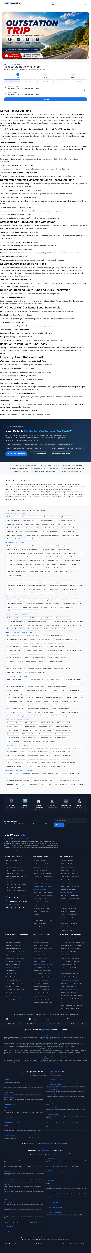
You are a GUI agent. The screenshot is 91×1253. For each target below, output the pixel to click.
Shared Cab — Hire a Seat (47, 549)
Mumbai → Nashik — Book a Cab (75, 650)
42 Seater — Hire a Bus (46, 737)
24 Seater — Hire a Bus (13, 734)
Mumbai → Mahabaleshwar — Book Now (17, 646)
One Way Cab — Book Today (14, 538)
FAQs (71, 1243)
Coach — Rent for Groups (34, 712)
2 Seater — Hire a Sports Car (14, 723)
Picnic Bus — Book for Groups (14, 625)
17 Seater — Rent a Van (46, 730)
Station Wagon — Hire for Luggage (56, 683)
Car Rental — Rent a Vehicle (31, 600)
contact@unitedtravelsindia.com (18, 901)
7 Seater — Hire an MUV (63, 723)
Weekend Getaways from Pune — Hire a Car (18, 780)
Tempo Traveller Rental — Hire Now (71, 535)
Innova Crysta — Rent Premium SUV (73, 553)
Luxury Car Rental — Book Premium (70, 876)
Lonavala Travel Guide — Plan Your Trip (71, 992)
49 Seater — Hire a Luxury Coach (31, 741)
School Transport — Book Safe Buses (61, 751)
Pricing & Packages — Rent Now (14, 870)
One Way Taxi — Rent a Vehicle (65, 516)
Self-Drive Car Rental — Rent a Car (69, 873)
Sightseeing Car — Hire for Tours (15, 766)
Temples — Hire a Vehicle (60, 784)
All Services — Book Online (68, 964)
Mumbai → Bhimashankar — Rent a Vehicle (39, 668)
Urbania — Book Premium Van (52, 589)
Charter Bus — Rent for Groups (35, 697)
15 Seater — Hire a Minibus (30, 730)
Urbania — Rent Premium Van (14, 524)
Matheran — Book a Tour (13, 777)
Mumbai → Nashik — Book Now (42, 996)
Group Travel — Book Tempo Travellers (73, 748)
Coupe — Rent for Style (13, 683)
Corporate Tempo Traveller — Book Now (39, 571)
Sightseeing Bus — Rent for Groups (36, 766)
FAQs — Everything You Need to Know (16, 884)
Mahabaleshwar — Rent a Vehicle (30, 773)
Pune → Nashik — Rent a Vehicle (55, 650)
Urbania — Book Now (39, 927)
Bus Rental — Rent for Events (70, 589)
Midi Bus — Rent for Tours (51, 701)
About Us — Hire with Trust (13, 860)
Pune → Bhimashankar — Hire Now (16, 668)
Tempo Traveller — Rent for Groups (16, 553)
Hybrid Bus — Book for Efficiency (61, 705)
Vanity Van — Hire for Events (41, 905)
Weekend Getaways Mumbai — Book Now (72, 1005)
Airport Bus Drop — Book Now (68, 762)
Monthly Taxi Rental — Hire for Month (58, 759)
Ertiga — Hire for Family (13, 556)
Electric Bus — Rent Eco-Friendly (40, 705)
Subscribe (59, 825)
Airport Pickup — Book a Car (14, 762)
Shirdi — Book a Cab (48, 773)
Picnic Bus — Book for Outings (57, 766)
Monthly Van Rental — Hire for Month (60, 755)
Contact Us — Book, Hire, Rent (14, 887)
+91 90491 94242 (13, 897)
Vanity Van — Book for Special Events (71, 527)
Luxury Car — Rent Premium (29, 520)
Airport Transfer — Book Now (14, 535)
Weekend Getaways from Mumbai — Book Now (67, 777)
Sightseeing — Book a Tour (32, 531)
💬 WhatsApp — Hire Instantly (61, 453)
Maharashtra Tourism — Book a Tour (69, 780)
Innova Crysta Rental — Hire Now (69, 973)
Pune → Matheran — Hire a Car (15, 661)
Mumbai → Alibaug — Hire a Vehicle (16, 665)
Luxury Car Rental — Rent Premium (43, 876)
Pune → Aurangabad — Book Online (55, 654)
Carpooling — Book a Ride (63, 549)
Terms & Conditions (63, 1243)
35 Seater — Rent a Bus (13, 737)
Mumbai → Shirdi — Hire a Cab (32, 643)
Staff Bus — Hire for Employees (75, 697)
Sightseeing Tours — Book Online (50, 535)
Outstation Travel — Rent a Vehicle (58, 585)
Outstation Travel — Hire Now (68, 889)
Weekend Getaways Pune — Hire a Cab (71, 1008)
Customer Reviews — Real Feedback (70, 958)
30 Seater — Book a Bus (45, 734)
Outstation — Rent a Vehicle (50, 531)
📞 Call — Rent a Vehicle (38, 453)
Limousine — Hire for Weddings (15, 690)
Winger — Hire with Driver (66, 607)
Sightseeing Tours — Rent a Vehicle (70, 886)
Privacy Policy (54, 1243)
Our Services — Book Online (13, 867)
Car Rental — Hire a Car (13, 545)
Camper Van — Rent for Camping (15, 694)
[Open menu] (53, 4)
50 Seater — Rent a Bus (49, 741)
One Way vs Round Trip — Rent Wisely (34, 672)
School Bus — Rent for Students (54, 694)
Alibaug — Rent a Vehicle (76, 773)
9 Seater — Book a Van (29, 726)
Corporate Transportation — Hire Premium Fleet (19, 748)
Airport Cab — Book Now (67, 628)
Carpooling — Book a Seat (46, 520)
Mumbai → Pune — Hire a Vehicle (34, 635)
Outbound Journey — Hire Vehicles (16, 755)
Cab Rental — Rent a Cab (51, 593)
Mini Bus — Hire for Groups (14, 575)
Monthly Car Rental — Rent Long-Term (38, 755)
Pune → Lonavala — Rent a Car (42, 973)
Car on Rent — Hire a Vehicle (14, 593)
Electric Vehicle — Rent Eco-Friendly (36, 690)
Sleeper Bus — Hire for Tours (14, 531)
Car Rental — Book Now (13, 516)
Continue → (45, 99)
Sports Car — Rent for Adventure (36, 686)
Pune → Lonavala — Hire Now (14, 654)
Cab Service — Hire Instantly (29, 516)
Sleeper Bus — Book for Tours (41, 908)
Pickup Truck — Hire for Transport (15, 686)
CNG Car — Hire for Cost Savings (58, 716)
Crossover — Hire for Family (73, 679)
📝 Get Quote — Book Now (16, 453)
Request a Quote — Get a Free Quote (15, 890)
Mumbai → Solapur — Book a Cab (57, 657)
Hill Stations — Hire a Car (13, 784)
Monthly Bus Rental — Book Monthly (16, 759)
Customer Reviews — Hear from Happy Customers (16, 877)
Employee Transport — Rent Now (15, 701)
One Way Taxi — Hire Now (62, 545)
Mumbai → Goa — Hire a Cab (41, 989)
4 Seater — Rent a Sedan (31, 723)
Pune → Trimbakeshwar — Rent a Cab (38, 665)
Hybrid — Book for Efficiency (56, 690)
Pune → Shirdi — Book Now (14, 643)
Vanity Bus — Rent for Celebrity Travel (16, 716)
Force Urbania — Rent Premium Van (43, 895)
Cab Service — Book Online (29, 545)
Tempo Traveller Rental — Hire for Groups (72, 983)
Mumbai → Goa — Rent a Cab (57, 646)
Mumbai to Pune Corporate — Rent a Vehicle (67, 639)
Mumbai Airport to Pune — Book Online (17, 639)
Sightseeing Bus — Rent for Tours (34, 625)
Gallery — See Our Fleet (12, 873)
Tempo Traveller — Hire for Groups (66, 520)
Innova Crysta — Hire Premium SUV (51, 524)
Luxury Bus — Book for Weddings (60, 708)
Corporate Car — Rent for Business (72, 567)
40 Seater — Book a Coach (29, 737)
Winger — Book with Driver (32, 524)
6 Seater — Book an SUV (47, 723)
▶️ (19, 907)
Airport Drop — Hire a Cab (31, 762)
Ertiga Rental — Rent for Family (69, 977)
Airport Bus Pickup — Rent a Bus (49, 762)
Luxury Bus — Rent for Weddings (50, 527)
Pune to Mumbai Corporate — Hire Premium (41, 639)
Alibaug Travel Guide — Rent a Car (70, 1002)
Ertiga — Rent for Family (70, 524)
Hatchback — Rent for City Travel (35, 679)
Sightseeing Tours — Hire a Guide (42, 883)
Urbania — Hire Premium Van (35, 553)
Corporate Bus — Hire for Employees (16, 571)
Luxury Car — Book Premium (29, 549)
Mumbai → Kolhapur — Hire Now (35, 650)
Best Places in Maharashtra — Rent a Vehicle (44, 780)
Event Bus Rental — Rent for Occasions (38, 751)
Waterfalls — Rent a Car (77, 784)
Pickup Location (13, 86)
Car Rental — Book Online (13, 582)
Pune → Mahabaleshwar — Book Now (43, 977)
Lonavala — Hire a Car (12, 773)
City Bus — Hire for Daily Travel (35, 694)
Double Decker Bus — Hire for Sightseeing (18, 705)
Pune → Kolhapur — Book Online (15, 650)
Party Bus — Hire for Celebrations (15, 712)
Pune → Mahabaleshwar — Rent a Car (53, 643)
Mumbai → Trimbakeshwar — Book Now (61, 665)
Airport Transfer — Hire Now (14, 672)
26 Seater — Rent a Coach (29, 734)
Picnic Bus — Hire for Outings (41, 914)
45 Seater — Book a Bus (13, 741)
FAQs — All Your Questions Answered (71, 945)
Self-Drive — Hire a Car (13, 520)
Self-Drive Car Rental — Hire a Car (42, 873)
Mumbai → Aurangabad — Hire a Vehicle (17, 657)
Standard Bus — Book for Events (69, 701)
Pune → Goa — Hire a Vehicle (38, 646)
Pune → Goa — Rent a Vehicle (41, 983)
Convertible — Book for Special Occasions (33, 683)
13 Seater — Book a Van (13, 730)
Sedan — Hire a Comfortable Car (15, 679)
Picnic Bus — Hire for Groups (67, 531)
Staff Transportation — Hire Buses (16, 751)
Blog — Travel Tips (11, 881)
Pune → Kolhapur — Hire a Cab (42, 999)
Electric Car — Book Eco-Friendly (38, 716)
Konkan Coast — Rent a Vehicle (43, 777)
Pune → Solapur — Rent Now (38, 657)
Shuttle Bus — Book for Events (74, 694)
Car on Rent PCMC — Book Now (33, 593)
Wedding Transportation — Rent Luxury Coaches (47, 748)
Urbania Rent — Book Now (13, 527)
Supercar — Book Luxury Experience (57, 686)
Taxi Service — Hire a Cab (31, 538)
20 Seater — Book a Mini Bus (63, 730)
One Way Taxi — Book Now (40, 870)
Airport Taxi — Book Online (47, 516)
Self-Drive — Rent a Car (13, 549)
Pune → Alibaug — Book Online (55, 661)
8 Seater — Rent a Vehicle (13, 726)
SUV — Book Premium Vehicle (55, 679)
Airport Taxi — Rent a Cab (31, 535)
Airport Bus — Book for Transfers (54, 697)
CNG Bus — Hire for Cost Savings (15, 708)
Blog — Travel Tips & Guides (68, 952)
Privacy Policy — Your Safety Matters (70, 939)
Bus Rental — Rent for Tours (60, 571)
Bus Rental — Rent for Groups (41, 911)
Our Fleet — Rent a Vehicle (13, 864)
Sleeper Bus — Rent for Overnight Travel (38, 708)
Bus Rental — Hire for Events (31, 527)
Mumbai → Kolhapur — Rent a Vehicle (43, 1002)
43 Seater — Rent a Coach (61, 737)
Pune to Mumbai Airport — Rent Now (56, 635)
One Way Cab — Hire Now (76, 585)
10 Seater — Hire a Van (45, 726)
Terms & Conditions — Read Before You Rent (72, 942)
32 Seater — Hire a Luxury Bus (63, 734)
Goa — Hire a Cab (27, 777)
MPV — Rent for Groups (74, 683)
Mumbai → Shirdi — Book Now (41, 986)
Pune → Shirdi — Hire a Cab (41, 980)
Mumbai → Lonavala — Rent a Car (34, 654)
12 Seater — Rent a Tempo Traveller (63, 726)
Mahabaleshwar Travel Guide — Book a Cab (72, 995)
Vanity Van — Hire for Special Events (70, 712)
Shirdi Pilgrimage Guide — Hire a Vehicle (71, 999)
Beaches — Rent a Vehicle (30, 784)
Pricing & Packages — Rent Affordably (71, 961)
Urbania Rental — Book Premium (69, 980)
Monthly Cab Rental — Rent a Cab (37, 759)
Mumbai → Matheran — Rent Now (34, 661)
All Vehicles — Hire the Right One (69, 967)
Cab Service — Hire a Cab (50, 628)
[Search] (85, 4)
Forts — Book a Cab (45, 784)
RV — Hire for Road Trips (73, 690)
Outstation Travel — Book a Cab (62, 668)
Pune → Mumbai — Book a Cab (15, 635)
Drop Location (12, 92)
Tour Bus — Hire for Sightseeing (15, 697)
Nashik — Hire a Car (61, 773)
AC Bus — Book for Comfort (51, 712)
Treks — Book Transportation (14, 788)
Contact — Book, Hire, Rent (80, 1243)
